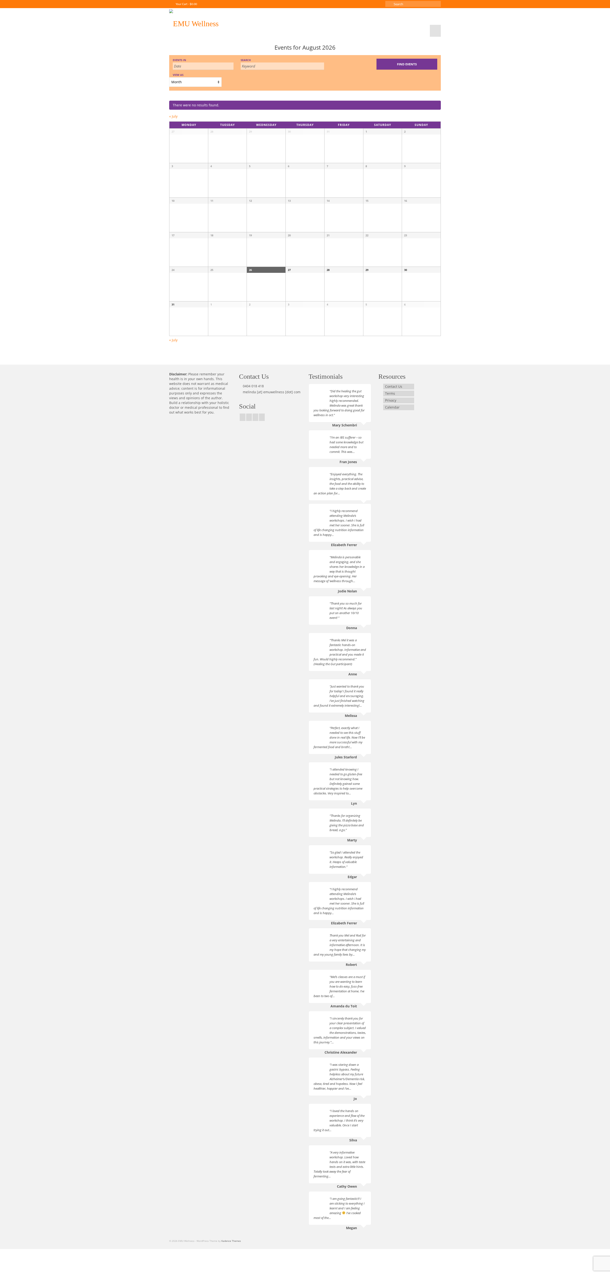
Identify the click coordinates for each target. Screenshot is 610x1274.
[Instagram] (249, 417)
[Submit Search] (388, 4)
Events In (179, 60)
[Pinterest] (255, 417)
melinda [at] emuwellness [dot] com (271, 392)
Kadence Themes (231, 1241)
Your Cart (186, 4)
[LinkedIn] (262, 417)
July (173, 116)
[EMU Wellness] (212, 22)
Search (246, 60)
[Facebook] (242, 417)
